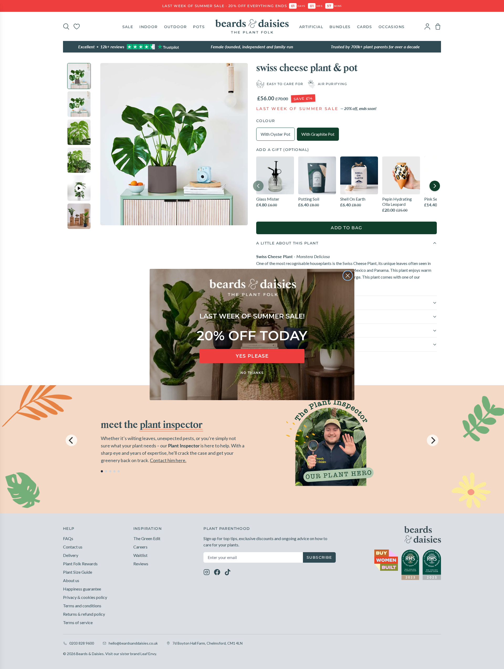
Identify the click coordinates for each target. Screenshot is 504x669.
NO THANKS (252, 373)
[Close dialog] (347, 275)
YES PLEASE (252, 356)
